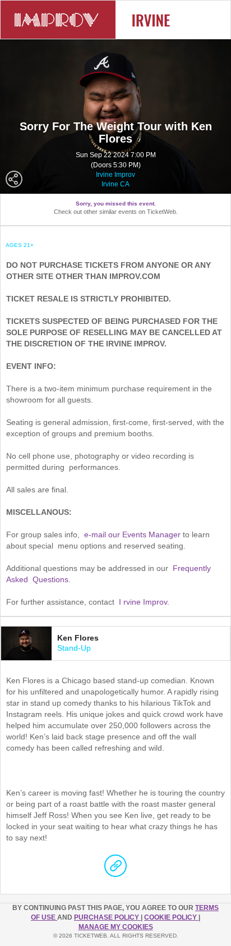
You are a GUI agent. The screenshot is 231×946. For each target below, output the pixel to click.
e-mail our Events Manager (132, 534)
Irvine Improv (115, 175)
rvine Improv (145, 601)
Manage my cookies (115, 927)
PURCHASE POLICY (107, 917)
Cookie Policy (171, 917)
